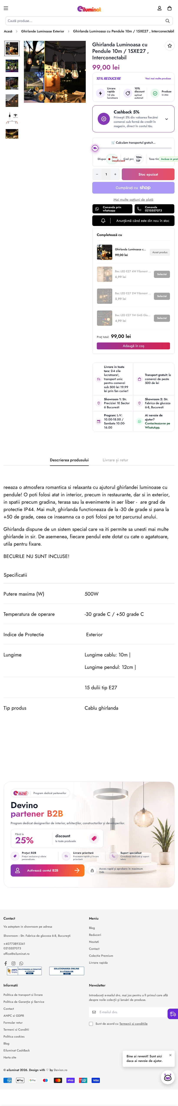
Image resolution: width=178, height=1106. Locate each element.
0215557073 (12, 948)
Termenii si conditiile (133, 1023)
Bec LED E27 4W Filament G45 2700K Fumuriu (133, 271)
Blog (92, 928)
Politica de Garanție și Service (23, 1002)
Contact (94, 949)
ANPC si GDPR (13, 1015)
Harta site (9, 1057)
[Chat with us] (168, 1077)
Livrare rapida (98, 962)
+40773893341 (14, 944)
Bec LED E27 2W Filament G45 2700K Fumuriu (133, 293)
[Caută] (167, 21)
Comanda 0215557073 (153, 209)
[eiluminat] (89, 8)
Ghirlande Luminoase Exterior (42, 31)
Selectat (162, 274)
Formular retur (13, 1022)
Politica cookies (14, 1036)
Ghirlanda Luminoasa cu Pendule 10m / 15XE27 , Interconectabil (131, 249)
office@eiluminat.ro (16, 954)
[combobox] (89, 21)
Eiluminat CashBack (16, 1050)
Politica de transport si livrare (23, 995)
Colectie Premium (101, 955)
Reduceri (95, 935)
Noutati (94, 942)
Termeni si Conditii (16, 1029)
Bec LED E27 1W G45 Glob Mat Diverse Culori (133, 315)
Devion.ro (60, 1070)
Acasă (8, 31)
